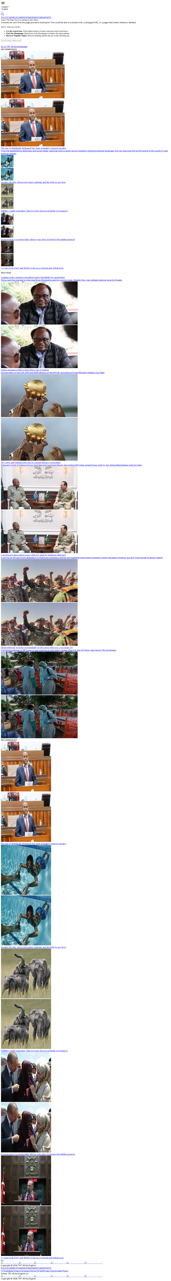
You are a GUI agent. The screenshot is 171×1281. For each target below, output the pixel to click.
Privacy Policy (49, 1271)
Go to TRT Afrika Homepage (14, 46)
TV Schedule (7, 1271)
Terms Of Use (36, 1271)
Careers (26, 1271)
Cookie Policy (62, 1271)
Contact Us (18, 1271)
